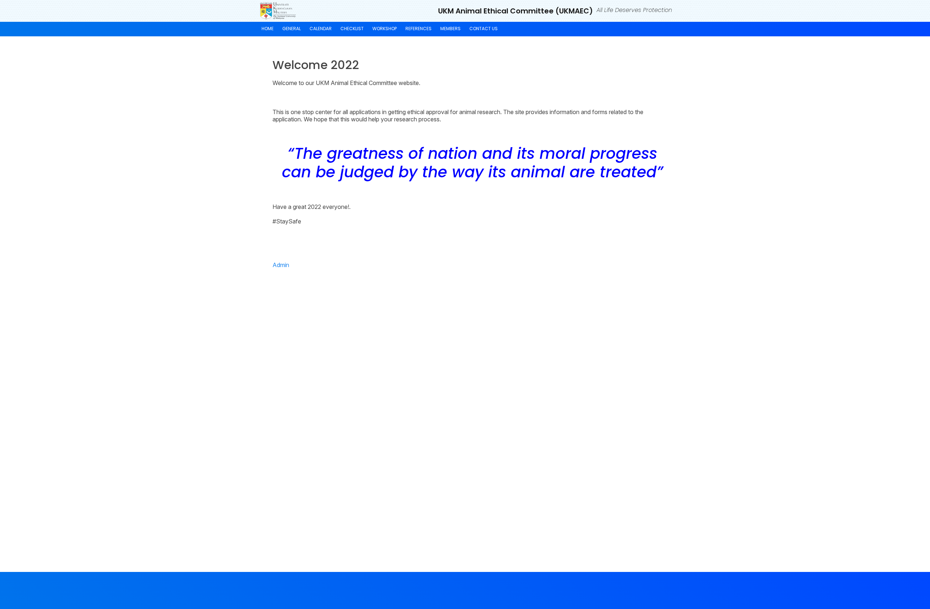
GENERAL (291, 28)
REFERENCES (418, 28)
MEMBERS (450, 28)
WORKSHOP (384, 28)
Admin (280, 265)
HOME (268, 28)
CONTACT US (483, 28)
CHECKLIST (352, 28)
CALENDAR (321, 28)
